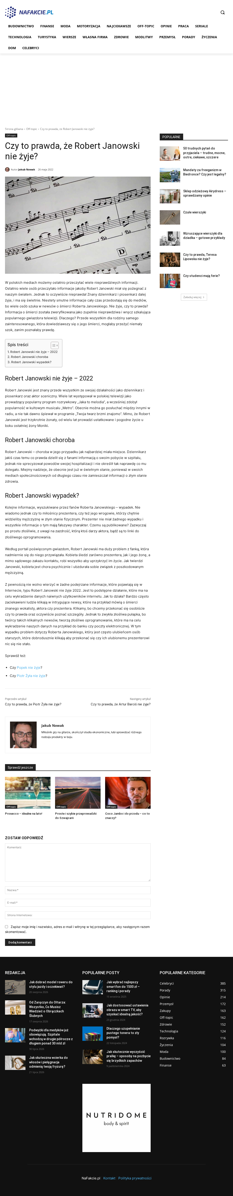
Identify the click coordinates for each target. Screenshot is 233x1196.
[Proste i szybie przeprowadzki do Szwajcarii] (78, 793)
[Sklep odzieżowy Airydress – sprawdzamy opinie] (170, 196)
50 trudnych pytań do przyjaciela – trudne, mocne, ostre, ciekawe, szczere (204, 153)
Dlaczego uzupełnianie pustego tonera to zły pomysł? (123, 1033)
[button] (222, 12)
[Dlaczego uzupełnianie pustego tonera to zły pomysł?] (92, 1033)
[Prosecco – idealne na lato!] (28, 793)
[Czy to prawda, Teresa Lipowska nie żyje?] (170, 260)
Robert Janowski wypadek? (31, 362)
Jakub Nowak (26, 169)
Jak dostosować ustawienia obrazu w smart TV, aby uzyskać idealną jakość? (127, 1009)
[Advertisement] (116, 87)
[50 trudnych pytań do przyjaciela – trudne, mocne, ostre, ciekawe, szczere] (170, 153)
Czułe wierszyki (194, 212)
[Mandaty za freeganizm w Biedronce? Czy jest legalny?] (170, 175)
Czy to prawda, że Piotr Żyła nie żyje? (33, 704)
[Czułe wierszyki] (170, 217)
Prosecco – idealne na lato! (23, 813)
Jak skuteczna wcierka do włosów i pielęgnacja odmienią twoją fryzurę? (48, 1062)
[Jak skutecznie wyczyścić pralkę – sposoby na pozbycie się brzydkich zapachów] (92, 1057)
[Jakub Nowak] (8, 169)
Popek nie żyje (28, 667)
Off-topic (31, 129)
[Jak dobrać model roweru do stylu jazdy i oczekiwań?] (15, 987)
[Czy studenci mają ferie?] (170, 281)
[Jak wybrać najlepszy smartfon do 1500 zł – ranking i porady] (92, 987)
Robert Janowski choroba (29, 357)
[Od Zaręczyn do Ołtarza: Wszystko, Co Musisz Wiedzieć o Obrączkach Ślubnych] (15, 1007)
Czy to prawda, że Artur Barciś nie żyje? (121, 704)
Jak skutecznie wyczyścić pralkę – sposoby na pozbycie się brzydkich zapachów (128, 1056)
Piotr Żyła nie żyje (31, 676)
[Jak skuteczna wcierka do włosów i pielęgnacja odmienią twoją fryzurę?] (15, 1063)
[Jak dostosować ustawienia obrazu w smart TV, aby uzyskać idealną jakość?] (92, 1010)
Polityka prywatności (135, 1178)
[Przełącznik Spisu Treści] (52, 345)
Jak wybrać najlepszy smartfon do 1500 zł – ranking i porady (123, 986)
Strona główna (14, 129)
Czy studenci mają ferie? (201, 276)
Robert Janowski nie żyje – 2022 (34, 352)
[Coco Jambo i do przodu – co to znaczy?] (128, 793)
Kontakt (109, 1178)
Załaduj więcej (192, 297)
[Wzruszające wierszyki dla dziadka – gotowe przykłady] (170, 238)
